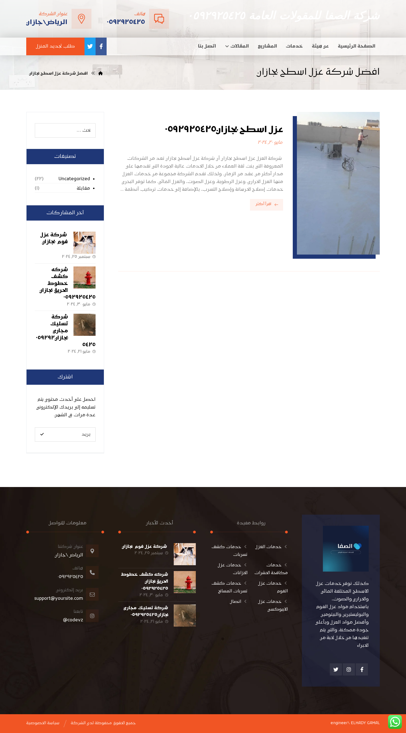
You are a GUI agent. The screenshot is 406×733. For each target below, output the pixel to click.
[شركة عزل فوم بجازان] (84, 243)
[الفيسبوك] (101, 46)
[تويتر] (90, 46)
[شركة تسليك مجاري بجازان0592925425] (84, 325)
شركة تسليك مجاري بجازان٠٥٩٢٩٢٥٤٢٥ (66, 331)
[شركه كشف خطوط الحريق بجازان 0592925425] (84, 277)
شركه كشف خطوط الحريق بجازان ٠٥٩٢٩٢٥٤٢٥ (67, 284)
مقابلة (83, 188)
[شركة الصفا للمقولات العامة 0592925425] (100, 73)
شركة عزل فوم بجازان (145, 546)
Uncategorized (74, 179)
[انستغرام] (349, 669)
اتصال (235, 601)
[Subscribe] (42, 434)
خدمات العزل (268, 547)
